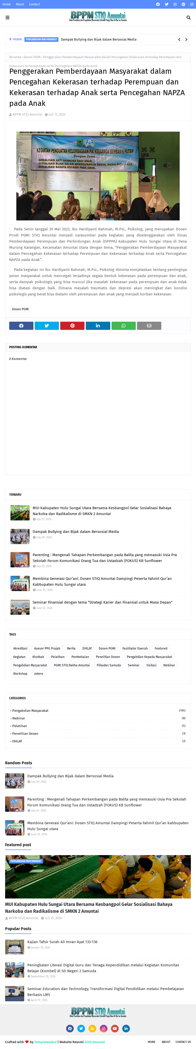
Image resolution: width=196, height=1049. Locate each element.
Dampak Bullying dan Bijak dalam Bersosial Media (99, 39)
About (20, 4)
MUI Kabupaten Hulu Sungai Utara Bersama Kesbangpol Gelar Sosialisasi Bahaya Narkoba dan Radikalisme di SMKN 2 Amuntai (102, 511)
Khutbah (38, 657)
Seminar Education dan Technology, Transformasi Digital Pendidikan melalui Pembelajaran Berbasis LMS (105, 991)
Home (7, 4)
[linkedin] (126, 1028)
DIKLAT (87, 648)
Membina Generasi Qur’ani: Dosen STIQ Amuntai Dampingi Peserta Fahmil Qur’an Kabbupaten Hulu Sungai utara (102, 581)
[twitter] (167, 4)
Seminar (134, 665)
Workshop (20, 674)
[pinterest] (183, 4)
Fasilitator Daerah (135, 648)
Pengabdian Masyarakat (30, 665)
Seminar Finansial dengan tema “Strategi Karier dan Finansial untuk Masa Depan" (103, 602)
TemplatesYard (45, 1042)
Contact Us (183, 1042)
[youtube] (115, 1028)
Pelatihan (58, 657)
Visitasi (151, 665)
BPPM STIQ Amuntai (27, 114)
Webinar (169, 665)
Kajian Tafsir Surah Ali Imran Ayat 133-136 (62, 942)
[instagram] (175, 4)
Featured (161, 648)
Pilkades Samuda (109, 665)
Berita (71, 648)
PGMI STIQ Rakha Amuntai (72, 665)
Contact (34, 4)
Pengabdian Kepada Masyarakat (149, 657)
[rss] (92, 1028)
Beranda (15, 57)
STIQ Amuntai (94, 1042)
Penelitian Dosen (108, 657)
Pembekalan (80, 657)
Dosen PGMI (32, 57)
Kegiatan (19, 657)
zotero (38, 674)
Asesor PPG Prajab (47, 648)
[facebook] (158, 4)
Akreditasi (20, 648)
